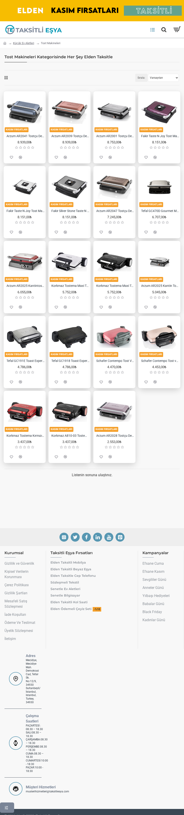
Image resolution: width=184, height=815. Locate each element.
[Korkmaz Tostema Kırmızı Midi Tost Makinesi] (24, 412)
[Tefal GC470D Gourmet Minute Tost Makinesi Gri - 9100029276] (159, 187)
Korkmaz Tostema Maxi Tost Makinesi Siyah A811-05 (115, 286)
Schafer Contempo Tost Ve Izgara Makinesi (115, 361)
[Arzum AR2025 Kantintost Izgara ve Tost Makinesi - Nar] (24, 262)
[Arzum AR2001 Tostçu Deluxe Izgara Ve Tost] (114, 112)
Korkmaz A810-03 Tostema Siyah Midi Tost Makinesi (70, 435)
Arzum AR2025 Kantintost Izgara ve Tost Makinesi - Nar (26, 286)
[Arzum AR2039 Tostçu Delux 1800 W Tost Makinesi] (69, 112)
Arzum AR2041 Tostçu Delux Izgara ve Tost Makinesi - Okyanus (26, 136)
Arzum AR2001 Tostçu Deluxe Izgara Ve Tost (115, 136)
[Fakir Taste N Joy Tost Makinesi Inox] (24, 187)
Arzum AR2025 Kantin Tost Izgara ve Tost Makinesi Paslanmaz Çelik (160, 286)
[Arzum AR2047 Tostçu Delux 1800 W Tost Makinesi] (114, 187)
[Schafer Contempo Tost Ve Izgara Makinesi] (114, 337)
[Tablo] (6, 78)
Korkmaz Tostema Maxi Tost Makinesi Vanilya (70, 286)
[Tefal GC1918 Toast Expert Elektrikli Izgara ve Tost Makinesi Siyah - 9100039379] (69, 337)
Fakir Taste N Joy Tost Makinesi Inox (26, 211)
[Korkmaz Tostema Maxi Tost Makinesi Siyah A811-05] (114, 262)
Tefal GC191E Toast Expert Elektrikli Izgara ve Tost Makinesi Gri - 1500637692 (26, 361)
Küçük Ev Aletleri (23, 43)
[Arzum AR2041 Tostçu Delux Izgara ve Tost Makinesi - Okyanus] (24, 112)
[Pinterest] (120, 537)
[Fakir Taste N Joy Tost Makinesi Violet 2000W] (159, 112)
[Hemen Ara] (163, 29)
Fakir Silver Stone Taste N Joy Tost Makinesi (70, 211)
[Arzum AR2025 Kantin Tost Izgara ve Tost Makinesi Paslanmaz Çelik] (159, 262)
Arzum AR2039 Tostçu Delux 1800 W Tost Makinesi (70, 136)
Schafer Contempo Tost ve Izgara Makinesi (160, 361)
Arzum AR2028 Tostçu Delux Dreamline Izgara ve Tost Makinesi (115, 435)
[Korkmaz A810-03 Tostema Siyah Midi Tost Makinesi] (69, 412)
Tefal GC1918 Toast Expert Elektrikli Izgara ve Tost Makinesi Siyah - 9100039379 (70, 361)
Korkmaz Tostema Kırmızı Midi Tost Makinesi (26, 435)
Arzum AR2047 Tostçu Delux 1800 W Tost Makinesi (115, 211)
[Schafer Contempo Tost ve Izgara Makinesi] (159, 337)
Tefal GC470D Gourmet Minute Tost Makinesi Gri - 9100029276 (160, 211)
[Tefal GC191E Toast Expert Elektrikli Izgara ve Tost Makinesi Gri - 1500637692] (24, 337)
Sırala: (141, 77)
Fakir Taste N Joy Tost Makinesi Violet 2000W (160, 136)
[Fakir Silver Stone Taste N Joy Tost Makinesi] (69, 187)
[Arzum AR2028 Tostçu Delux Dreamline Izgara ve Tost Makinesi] (114, 412)
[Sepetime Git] (176, 29)
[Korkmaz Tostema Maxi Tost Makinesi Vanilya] (69, 262)
